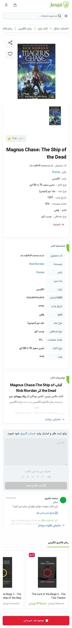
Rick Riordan (36, 264)
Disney (56, 172)
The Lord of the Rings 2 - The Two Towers (49, 596)
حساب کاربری (28, 433)
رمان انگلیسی (25, 29)
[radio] (23, 477)
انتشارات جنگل (61, 29)
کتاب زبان (43, 29)
